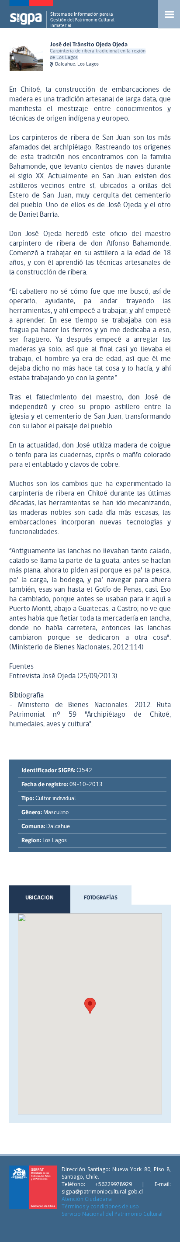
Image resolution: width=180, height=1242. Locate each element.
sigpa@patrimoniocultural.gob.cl (102, 1191)
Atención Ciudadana (87, 1199)
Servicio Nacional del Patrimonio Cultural (112, 1214)
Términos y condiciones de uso (100, 1206)
